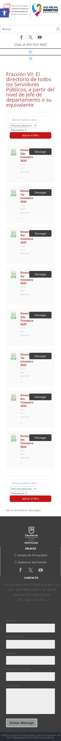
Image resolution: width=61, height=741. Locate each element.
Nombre (11, 620)
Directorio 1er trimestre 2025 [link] (27, 360)
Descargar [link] (40, 151)
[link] (4, 13)
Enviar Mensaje (22, 723)
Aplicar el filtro (30, 135)
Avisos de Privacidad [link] (32, 555)
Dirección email (16, 637)
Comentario (13, 685)
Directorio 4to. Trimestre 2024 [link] (27, 400)
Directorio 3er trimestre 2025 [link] (27, 278)
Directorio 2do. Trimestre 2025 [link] (27, 319)
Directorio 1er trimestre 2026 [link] (27, 196)
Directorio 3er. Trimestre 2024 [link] (27, 441)
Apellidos (12, 653)
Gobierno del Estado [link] (32, 562)
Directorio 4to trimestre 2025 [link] (27, 237)
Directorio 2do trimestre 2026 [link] (27, 155)
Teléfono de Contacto (18, 669)
